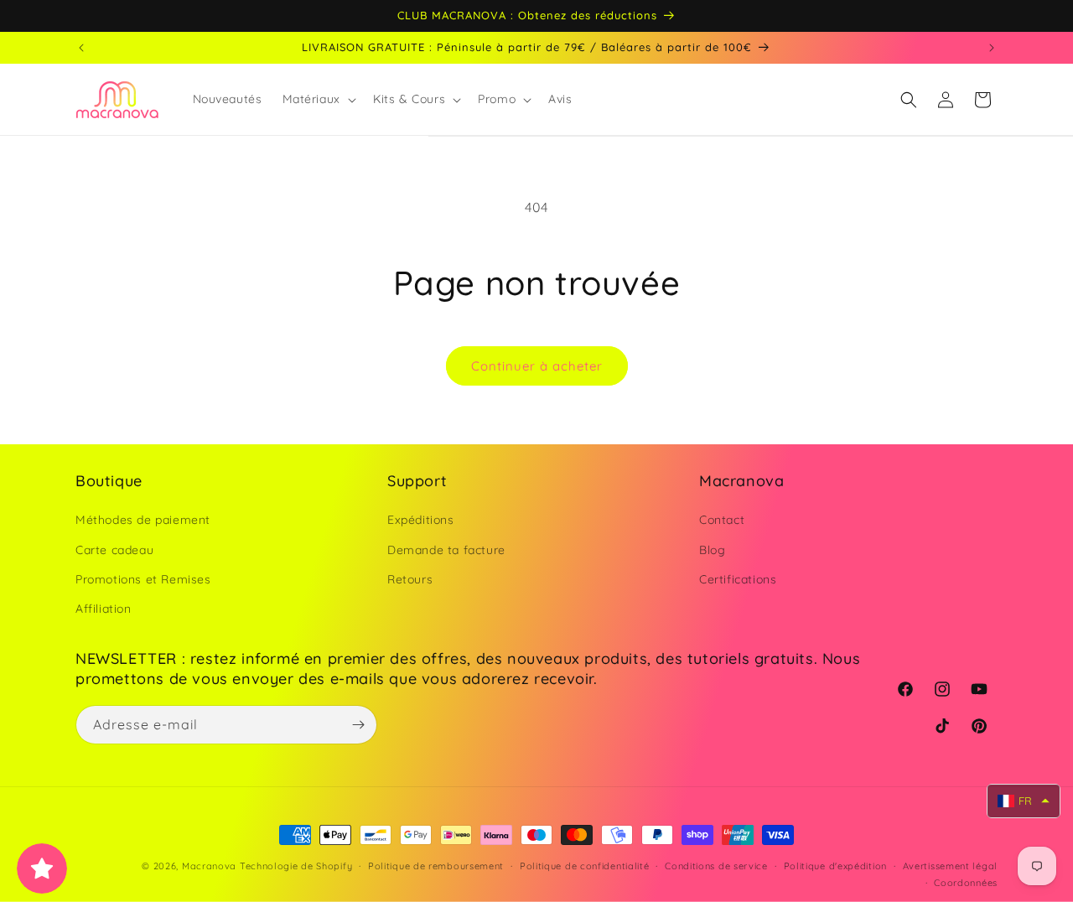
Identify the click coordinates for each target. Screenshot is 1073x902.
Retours (410, 579)
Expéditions (420, 520)
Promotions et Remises (143, 579)
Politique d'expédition (835, 866)
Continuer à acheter (537, 366)
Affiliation (103, 608)
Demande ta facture (446, 549)
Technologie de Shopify (296, 866)
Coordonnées (966, 883)
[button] (317, 99)
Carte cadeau (114, 549)
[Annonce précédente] (81, 48)
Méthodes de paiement (142, 520)
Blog (712, 549)
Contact (721, 520)
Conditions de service (716, 866)
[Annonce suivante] (991, 48)
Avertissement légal (950, 866)
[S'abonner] (358, 724)
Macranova (209, 866)
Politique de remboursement (436, 866)
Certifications (737, 579)
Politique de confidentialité (585, 866)
